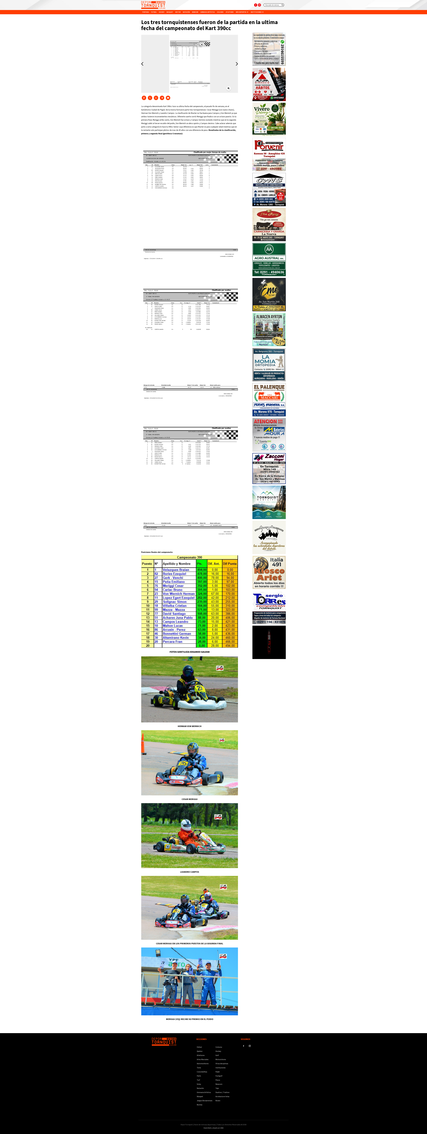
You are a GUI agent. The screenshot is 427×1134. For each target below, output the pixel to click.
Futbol (154, 12)
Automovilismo (203, 1063)
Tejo (217, 1088)
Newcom (195, 12)
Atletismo (230, 12)
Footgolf (219, 1076)
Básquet (200, 1096)
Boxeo (218, 1100)
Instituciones (256, 12)
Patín (199, 1076)
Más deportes (241, 12)
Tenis (199, 1067)
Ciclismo (220, 12)
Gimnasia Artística (204, 1092)
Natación (186, 12)
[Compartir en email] (168, 98)
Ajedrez (199, 1051)
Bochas (199, 1105)
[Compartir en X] (150, 98)
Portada (145, 12)
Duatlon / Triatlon (222, 1092)
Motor (178, 12)
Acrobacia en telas (222, 1096)
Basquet (170, 12)
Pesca (218, 1080)
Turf (198, 1080)
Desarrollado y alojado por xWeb (214, 1128)
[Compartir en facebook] (144, 98)
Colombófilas (202, 1072)
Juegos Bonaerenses (204, 1100)
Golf (217, 1055)
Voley (199, 1084)
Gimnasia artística (207, 12)
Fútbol (199, 1047)
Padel (218, 1072)
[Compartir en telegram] (162, 98)
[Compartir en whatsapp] (156, 98)
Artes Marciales (202, 1059)
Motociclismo (221, 1059)
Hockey (161, 12)
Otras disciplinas (222, 1063)
